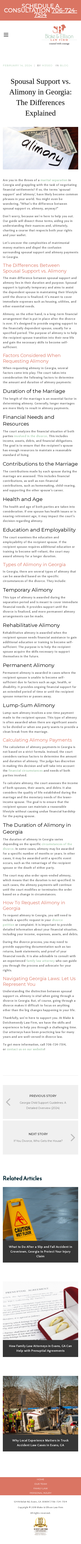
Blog (64, 65)
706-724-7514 (55, 12)
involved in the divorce (30, 436)
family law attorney (40, 961)
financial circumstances (25, 770)
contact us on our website (25, 1049)
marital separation (53, 180)
